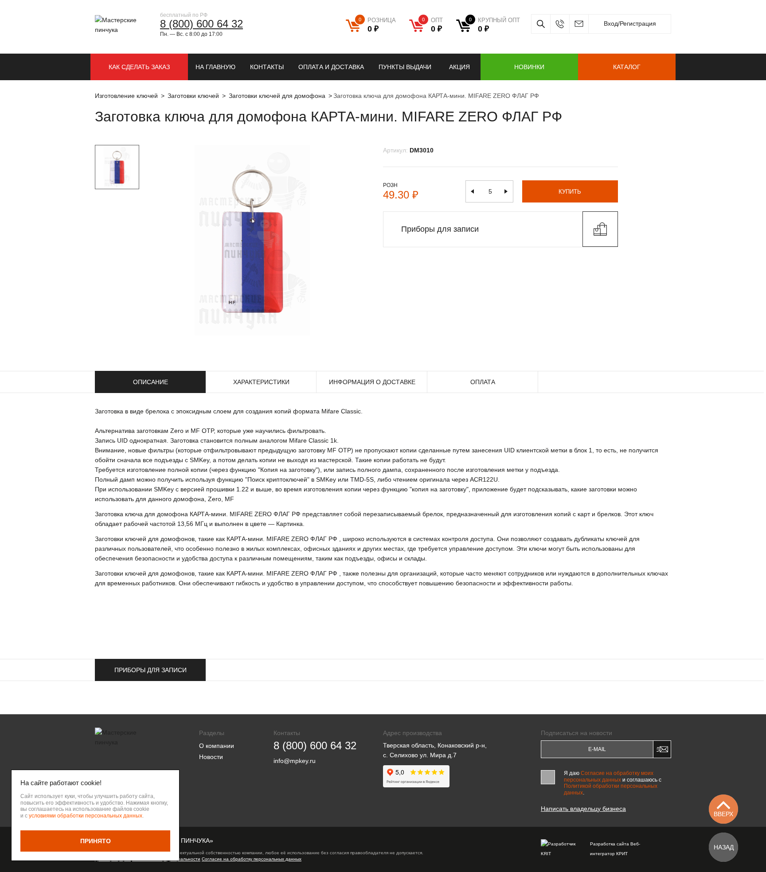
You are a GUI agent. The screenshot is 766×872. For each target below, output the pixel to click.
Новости (211, 756)
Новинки (529, 66)
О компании (216, 745)
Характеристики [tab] (261, 381)
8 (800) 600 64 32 (201, 24)
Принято (95, 841)
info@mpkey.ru (578, 24)
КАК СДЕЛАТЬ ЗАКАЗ (139, 66)
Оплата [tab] (482, 381)
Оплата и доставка (331, 66)
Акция (459, 66)
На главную (215, 66)
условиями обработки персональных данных (85, 816)
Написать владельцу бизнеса (583, 809)
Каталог (627, 66)
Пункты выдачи (405, 66)
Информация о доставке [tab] (372, 381)
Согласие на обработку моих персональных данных (608, 776)
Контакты (267, 66)
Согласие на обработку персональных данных (251, 858)
